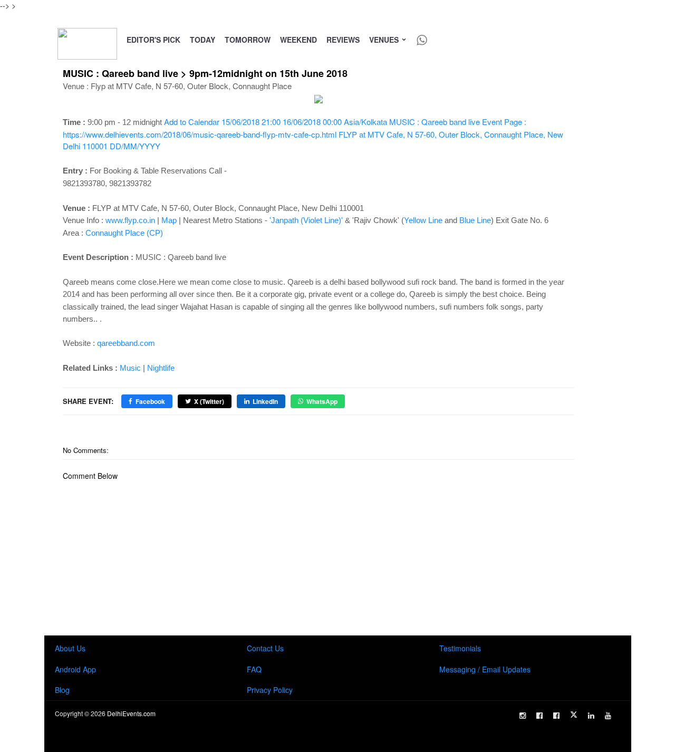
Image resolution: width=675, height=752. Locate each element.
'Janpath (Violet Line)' (306, 220)
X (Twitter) (209, 401)
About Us (70, 648)
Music (130, 367)
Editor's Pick (153, 39)
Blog (62, 689)
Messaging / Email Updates (485, 669)
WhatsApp (322, 401)
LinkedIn (265, 401)
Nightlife (161, 367)
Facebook (150, 401)
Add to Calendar (313, 133)
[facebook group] (556, 715)
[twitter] (573, 714)
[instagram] (522, 715)
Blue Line (475, 220)
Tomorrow (248, 39)
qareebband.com (126, 343)
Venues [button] (385, 39)
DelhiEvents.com (131, 713)
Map (169, 220)
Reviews (343, 39)
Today (202, 39)
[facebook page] (539, 715)
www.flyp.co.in (130, 220)
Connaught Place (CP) (124, 232)
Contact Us (265, 648)
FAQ (254, 669)
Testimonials (460, 648)
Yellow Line (423, 220)
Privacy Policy (270, 689)
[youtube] (608, 715)
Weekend (298, 39)
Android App (75, 669)
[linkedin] (591, 715)
